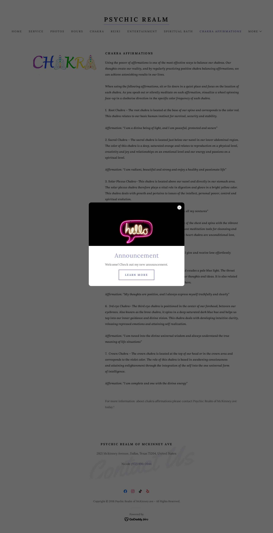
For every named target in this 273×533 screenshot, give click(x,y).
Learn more (136, 275)
